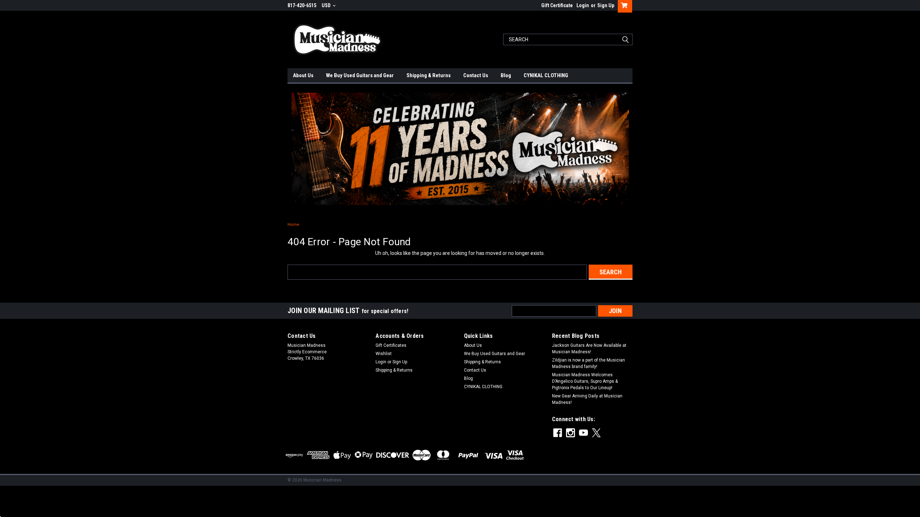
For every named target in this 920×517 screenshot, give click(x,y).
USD (327, 5)
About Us (303, 75)
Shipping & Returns (428, 75)
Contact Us (475, 75)
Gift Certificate (557, 5)
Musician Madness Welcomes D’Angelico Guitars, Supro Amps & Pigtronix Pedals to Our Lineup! (585, 381)
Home (293, 224)
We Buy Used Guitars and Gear (360, 75)
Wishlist (384, 353)
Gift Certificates (391, 345)
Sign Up (605, 5)
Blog (506, 75)
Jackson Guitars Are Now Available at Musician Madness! (589, 348)
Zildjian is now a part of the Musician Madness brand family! (588, 363)
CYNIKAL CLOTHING (546, 75)
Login (582, 5)
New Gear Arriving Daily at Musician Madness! (587, 399)
